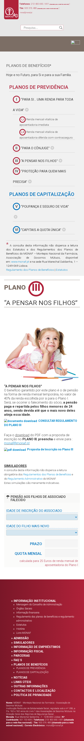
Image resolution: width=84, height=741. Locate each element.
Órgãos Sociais (24, 608)
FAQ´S (18, 660)
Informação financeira (27, 612)
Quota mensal (28, 554)
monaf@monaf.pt (17, 443)
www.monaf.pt (20, 261)
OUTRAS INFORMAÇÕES (31, 686)
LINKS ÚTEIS (22, 682)
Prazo (36, 544)
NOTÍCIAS (20, 677)
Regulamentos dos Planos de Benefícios (47, 474)
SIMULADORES (24, 642)
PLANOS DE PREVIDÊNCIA (38, 87)
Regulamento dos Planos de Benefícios (30, 269)
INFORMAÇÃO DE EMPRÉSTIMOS (37, 647)
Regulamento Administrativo (25, 478)
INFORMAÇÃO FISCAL (29, 651)
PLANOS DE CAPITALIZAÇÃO (41, 194)
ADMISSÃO (21, 638)
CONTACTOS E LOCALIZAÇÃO (34, 691)
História (20, 628)
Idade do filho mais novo (27, 526)
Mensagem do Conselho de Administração (39, 604)
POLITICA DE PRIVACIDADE (33, 695)
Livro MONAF (23, 632)
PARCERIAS (22, 655)
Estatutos (62, 269)
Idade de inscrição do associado (34, 511)
